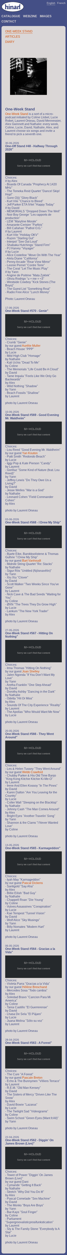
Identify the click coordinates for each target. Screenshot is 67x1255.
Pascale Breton (32, 1077)
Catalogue (10, 16)
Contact (8, 21)
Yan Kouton (30, 453)
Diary (10, 41)
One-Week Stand (19, 31)
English (51, 2)
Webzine (30, 16)
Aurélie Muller (31, 345)
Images (46, 16)
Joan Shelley (30, 671)
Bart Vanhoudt (31, 560)
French (61, 2)
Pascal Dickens (32, 883)
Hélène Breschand (34, 987)
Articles (12, 36)
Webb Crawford (32, 772)
